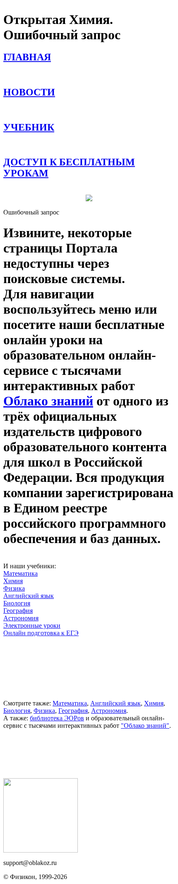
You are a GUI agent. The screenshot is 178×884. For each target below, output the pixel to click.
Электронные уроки (31, 625)
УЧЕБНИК (28, 127)
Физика (14, 588)
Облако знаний (48, 400)
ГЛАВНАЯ (27, 57)
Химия (13, 580)
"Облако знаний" (145, 725)
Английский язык (28, 595)
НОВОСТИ (29, 92)
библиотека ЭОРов (57, 718)
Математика (20, 573)
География (18, 610)
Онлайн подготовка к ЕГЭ (41, 632)
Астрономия (20, 618)
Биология (16, 603)
